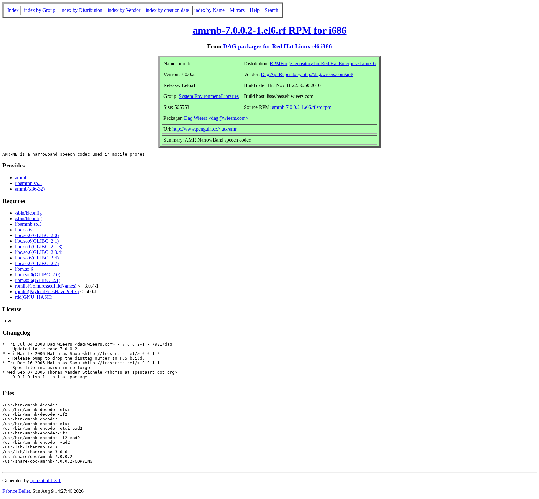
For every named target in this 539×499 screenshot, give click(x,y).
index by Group (39, 10)
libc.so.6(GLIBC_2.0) (37, 235)
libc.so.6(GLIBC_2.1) (37, 241)
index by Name (209, 10)
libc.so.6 (23, 229)
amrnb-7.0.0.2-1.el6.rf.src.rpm (301, 107)
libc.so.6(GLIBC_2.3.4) (38, 252)
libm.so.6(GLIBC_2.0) (37, 274)
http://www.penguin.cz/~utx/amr (204, 129)
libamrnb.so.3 (28, 183)
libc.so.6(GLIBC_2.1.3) (38, 246)
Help (255, 10)
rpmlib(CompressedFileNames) (45, 285)
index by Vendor (124, 10)
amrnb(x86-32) (30, 188)
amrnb (21, 177)
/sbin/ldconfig (28, 213)
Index (13, 10)
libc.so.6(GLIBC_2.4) (37, 257)
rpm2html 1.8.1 (45, 480)
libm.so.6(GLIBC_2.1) (37, 280)
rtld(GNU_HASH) (33, 297)
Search (271, 10)
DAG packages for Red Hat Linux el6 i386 (277, 46)
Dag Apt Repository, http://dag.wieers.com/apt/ (307, 74)
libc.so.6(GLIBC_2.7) (37, 263)
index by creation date (167, 10)
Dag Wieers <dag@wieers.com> (216, 118)
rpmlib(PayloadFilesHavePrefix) (47, 291)
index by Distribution (81, 10)
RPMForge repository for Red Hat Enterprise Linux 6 (323, 63)
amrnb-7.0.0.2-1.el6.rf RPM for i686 (270, 30)
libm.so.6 (24, 269)
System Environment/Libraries (209, 96)
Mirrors (237, 10)
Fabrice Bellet (16, 491)
